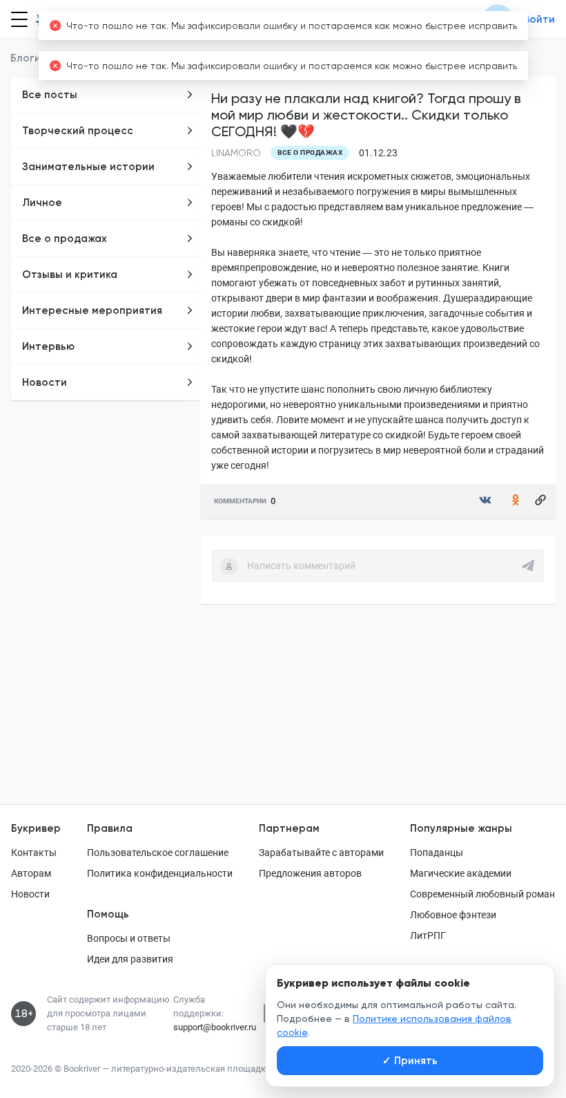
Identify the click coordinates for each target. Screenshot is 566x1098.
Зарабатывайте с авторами (321, 852)
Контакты (34, 852)
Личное (42, 202)
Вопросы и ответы (128, 938)
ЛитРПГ (428, 935)
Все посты (49, 95)
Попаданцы (436, 852)
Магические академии (460, 873)
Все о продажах (64, 238)
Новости (44, 382)
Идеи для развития (130, 959)
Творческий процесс (77, 130)
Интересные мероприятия (92, 310)
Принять (410, 1060)
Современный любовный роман (482, 894)
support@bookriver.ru (214, 1027)
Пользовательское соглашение (157, 852)
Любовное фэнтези (453, 914)
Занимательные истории (88, 166)
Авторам (31, 873)
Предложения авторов (310, 873)
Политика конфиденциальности (160, 873)
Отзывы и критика (69, 274)
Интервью (48, 346)
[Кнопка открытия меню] (18, 19)
